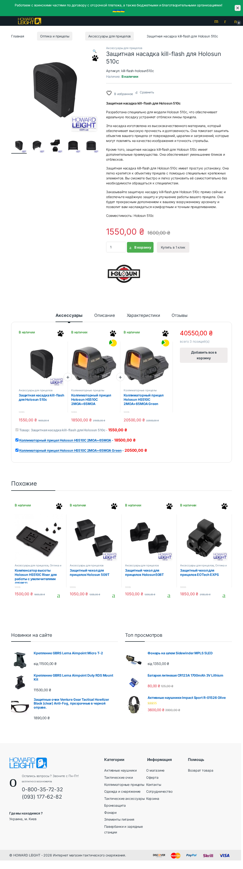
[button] (95, 51)
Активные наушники (120, 770)
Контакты (153, 785)
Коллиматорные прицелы (87, 390)
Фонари (110, 812)
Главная (17, 36)
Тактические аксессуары (124, 798)
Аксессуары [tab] (69, 315)
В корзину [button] (56, 595)
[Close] (238, 8)
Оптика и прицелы (54, 36)
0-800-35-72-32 (42, 789)
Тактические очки (118, 777)
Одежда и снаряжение (122, 791)
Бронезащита (115, 805)
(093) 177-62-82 (42, 797)
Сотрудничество (159, 791)
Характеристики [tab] (143, 315)
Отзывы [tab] (179, 315)
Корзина (152, 798)
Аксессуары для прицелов (109, 36)
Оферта (152, 777)
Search (217, 21)
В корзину (142, 247)
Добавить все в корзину (204, 355)
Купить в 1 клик (173, 247)
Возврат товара (200, 770)
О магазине (155, 770)
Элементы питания (119, 819)
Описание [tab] (104, 315)
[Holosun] (124, 273)
